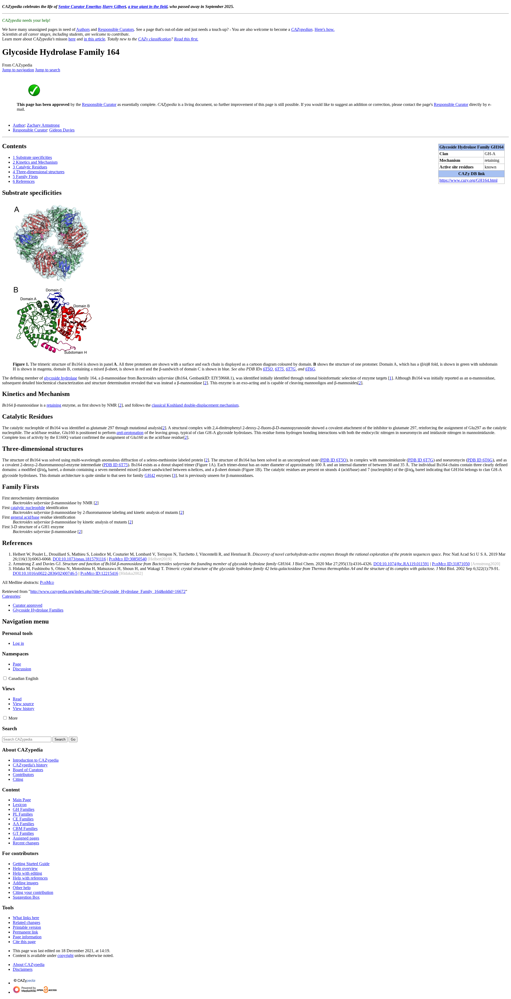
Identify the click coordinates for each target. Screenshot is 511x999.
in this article (94, 39)
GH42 (150, 475)
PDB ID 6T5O (333, 460)
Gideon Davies (62, 130)
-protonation (130, 432)
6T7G (291, 369)
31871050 (451, 564)
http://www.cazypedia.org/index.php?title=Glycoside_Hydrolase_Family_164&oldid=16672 (108, 591)
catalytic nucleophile (28, 507)
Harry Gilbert (114, 6)
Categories (11, 596)
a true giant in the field (147, 6)
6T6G (310, 369)
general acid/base (25, 517)
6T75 (279, 369)
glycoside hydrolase (60, 378)
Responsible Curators (116, 29)
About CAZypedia (28, 964)
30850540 (128, 559)
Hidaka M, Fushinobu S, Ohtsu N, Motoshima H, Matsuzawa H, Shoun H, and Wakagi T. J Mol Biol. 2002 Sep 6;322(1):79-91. (256, 568)
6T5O (268, 369)
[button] (5, 678)
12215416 (99, 573)
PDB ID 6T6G (480, 460)
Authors (83, 29)
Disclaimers (22, 969)
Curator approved (27, 605)
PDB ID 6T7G (420, 460)
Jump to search (47, 70)
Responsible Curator (99, 104)
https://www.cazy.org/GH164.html (468, 180)
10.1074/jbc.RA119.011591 (401, 564)
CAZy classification (154, 39)
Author (19, 125)
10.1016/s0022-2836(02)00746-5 (45, 573)
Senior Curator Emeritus (79, 6)
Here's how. (325, 29)
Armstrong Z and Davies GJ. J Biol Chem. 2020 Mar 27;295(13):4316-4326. (192, 564)
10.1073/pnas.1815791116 (79, 559)
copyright (65, 955)
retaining (54, 405)
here (72, 39)
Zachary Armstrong (43, 125)
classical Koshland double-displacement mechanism (195, 405)
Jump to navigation (18, 70)
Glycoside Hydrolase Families (38, 610)
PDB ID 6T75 (116, 465)
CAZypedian (301, 29)
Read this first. (186, 39)
